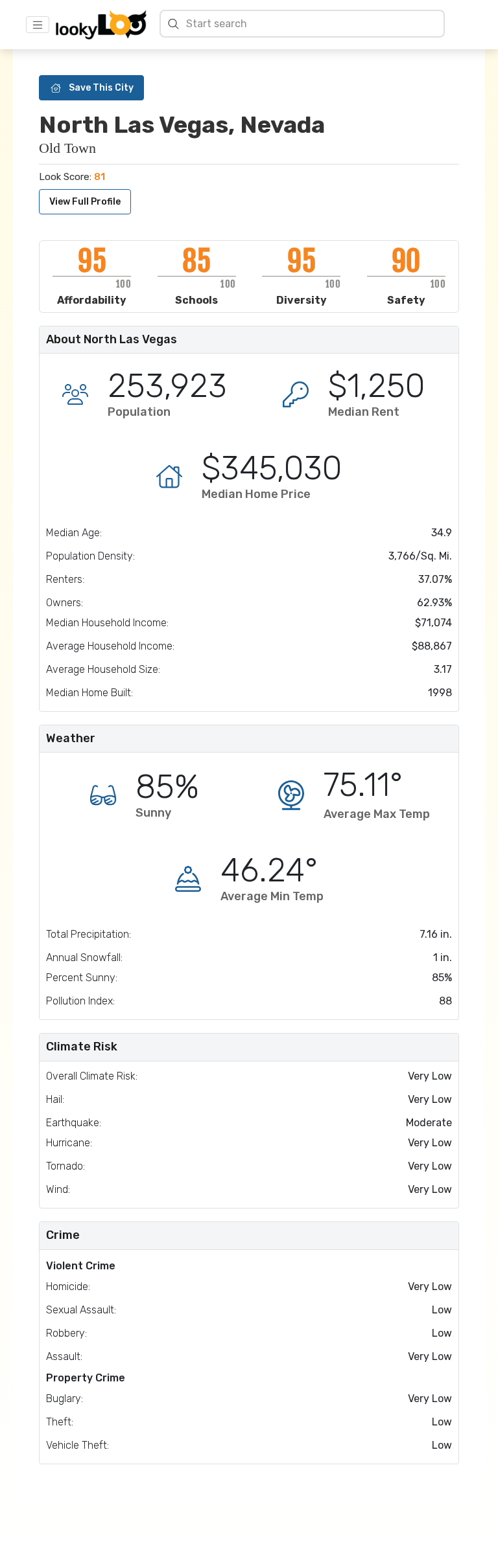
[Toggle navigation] (37, 24)
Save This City (101, 87)
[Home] (101, 25)
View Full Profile (85, 201)
